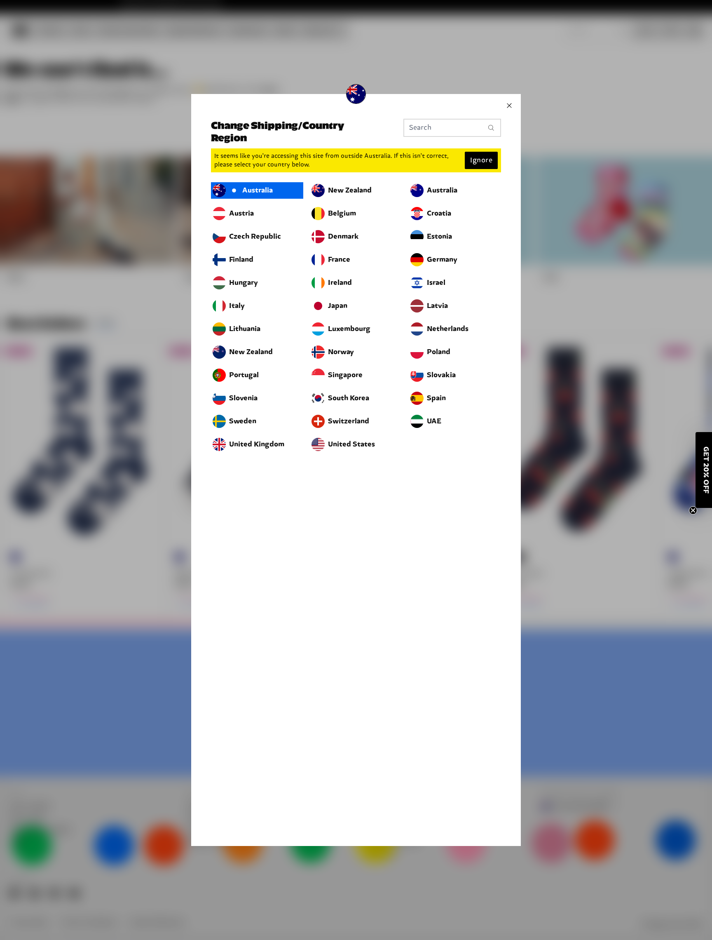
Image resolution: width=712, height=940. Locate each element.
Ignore (481, 160)
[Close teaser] (693, 510)
